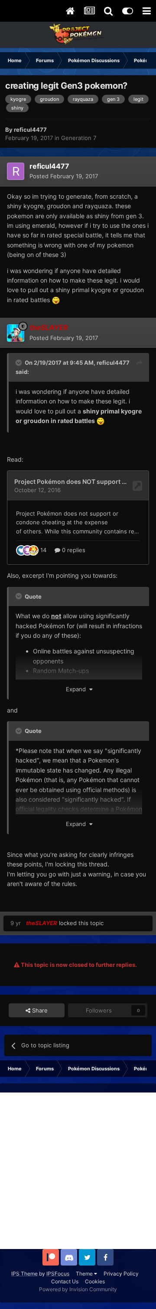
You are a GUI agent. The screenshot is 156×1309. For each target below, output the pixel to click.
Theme (85, 1273)
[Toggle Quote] (19, 362)
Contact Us (64, 1281)
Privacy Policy (121, 1273)
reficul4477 (113, 362)
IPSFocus (57, 1273)
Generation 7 (78, 137)
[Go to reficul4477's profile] (15, 171)
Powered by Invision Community (78, 1289)
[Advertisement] (78, 1170)
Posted (63, 176)
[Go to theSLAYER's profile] (15, 333)
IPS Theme (24, 1273)
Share (39, 1010)
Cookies (95, 1281)
